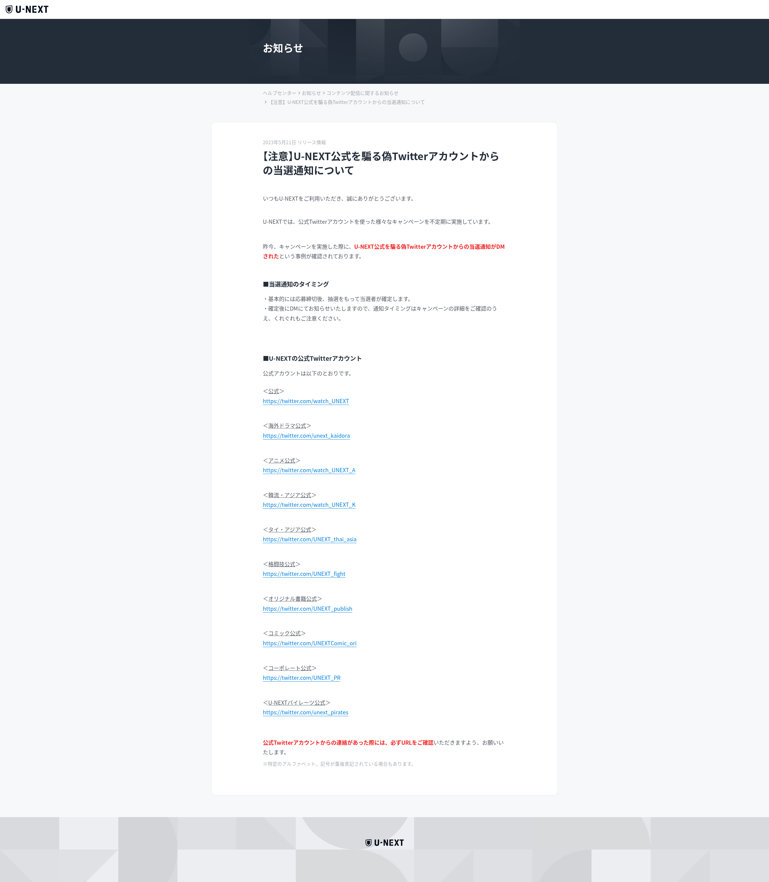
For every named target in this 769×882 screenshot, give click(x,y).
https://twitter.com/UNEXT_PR (301, 677)
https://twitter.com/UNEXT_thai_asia (310, 539)
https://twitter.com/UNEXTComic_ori (310, 643)
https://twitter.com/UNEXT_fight (304, 573)
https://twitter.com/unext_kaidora (306, 435)
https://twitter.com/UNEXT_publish (307, 608)
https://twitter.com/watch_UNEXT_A (309, 470)
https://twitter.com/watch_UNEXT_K (309, 504)
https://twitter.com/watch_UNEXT (306, 401)
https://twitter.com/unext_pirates (305, 712)
